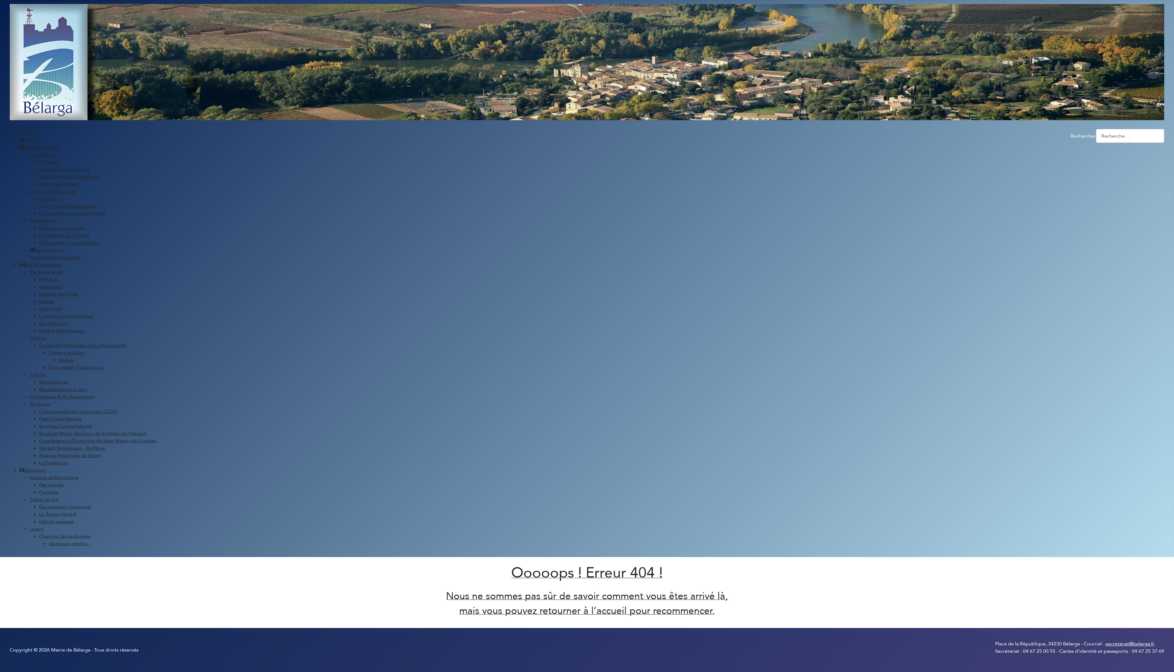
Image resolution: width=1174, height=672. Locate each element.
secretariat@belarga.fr (1130, 644)
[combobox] (1130, 136)
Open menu (23, 132)
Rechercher (1083, 136)
